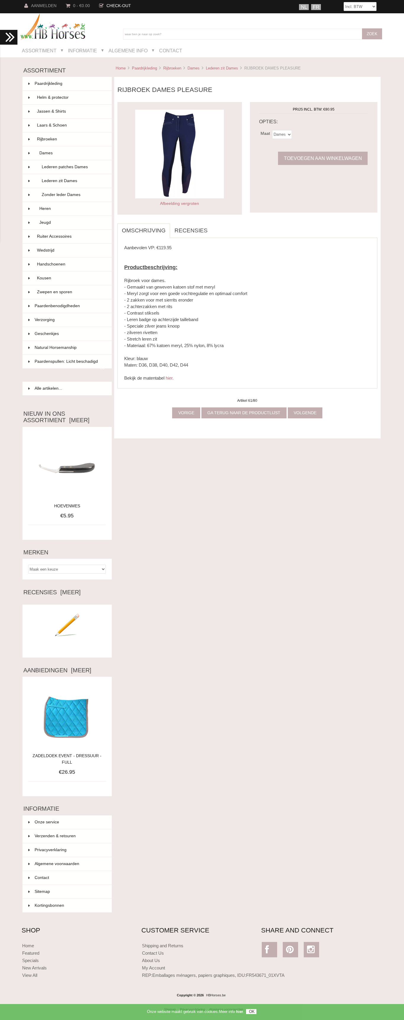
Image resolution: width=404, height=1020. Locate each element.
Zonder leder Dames (73, 194)
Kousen (71, 278)
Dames (194, 68)
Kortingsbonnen (49, 905)
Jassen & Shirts (71, 111)
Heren (72, 208)
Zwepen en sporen (71, 292)
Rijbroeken (172, 68)
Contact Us (153, 953)
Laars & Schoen (71, 125)
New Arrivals (34, 967)
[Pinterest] (290, 950)
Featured (30, 953)
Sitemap (42, 891)
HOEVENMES (67, 506)
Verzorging (70, 320)
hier (239, 1011)
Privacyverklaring (51, 850)
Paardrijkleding (144, 68)
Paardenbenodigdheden (70, 306)
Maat (265, 133)
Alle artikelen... (48, 388)
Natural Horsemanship (70, 347)
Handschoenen (71, 264)
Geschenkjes (70, 333)
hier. (170, 378)
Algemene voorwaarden (57, 864)
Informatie (82, 50)
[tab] (216, 227)
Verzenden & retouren (55, 836)
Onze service (47, 822)
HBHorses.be (216, 995)
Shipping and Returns (162, 945)
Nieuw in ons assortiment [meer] (56, 416)
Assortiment (39, 50)
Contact (170, 50)
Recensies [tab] (191, 230)
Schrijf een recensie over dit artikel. (67, 648)
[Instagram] (311, 950)
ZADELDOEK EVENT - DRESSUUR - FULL (67, 759)
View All (29, 975)
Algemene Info (128, 50)
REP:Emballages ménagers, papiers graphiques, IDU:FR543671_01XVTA (213, 975)
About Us (151, 960)
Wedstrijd (71, 250)
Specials (30, 960)
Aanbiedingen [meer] (57, 670)
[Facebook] (269, 950)
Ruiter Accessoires (71, 236)
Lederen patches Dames (73, 167)
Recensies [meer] (52, 592)
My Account (153, 967)
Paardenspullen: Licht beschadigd (70, 364)
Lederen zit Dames (222, 68)
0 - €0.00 (81, 6)
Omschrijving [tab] (144, 230)
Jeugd (72, 222)
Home (121, 68)
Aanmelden (43, 6)
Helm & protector (71, 97)
